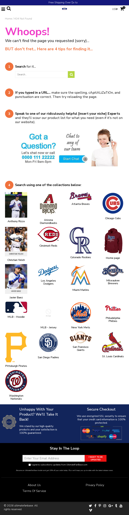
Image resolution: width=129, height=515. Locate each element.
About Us (34, 485)
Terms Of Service (34, 491)
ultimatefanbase (23, 505)
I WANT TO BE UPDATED (96, 458)
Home (8, 18)
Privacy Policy (94, 464)
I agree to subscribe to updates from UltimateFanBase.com (66, 464)
